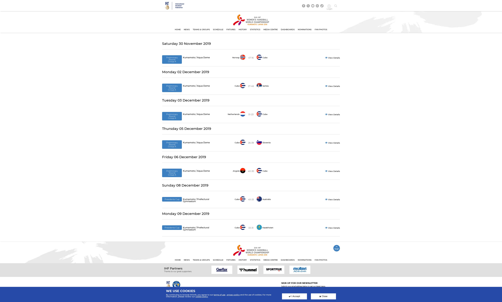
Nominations (305, 29)
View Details (334, 58)
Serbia (266, 86)
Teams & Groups (201, 29)
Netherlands (233, 114)
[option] (222, 269)
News (187, 29)
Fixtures (230, 29)
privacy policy (233, 295)
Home (178, 29)
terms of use (219, 295)
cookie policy (201, 296)
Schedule (218, 29)
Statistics (255, 29)
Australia (267, 199)
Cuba (265, 57)
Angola (236, 171)
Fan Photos (321, 29)
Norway (235, 57)
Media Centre (270, 29)
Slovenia (266, 142)
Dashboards (288, 29)
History (243, 29)
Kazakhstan (268, 227)
